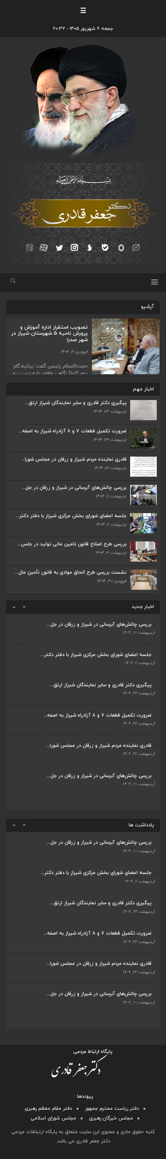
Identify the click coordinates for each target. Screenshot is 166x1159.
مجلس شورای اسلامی (53, 1118)
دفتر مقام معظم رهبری (48, 1108)
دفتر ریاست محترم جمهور (112, 1108)
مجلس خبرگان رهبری (111, 1118)
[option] (83, 629)
